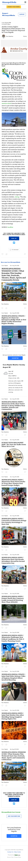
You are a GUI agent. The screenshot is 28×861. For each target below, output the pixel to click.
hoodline (10, 227)
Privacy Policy (17, 857)
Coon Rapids (5, 265)
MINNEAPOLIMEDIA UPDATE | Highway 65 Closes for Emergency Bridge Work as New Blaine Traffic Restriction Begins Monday (14, 319)
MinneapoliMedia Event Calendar (11, 812)
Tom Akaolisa (9, 36)
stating (17, 197)
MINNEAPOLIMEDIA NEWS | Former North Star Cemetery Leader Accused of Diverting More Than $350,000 (13, 599)
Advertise (15, 358)
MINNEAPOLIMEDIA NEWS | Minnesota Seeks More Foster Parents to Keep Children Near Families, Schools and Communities (13, 405)
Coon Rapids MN (6, 22)
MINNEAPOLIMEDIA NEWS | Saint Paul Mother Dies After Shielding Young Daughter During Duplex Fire (13, 716)
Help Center (17, 852)
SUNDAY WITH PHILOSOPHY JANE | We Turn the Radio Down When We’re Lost (14, 444)
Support (21, 14)
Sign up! (14, 238)
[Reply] (7, 254)
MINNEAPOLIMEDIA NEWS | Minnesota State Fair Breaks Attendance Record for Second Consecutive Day (13, 560)
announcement (6, 103)
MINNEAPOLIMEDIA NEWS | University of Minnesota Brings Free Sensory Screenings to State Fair (14, 521)
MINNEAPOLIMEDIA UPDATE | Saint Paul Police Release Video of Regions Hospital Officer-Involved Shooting (13, 677)
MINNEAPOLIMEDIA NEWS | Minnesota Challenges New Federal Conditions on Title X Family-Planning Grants (13, 638)
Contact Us (10, 852)
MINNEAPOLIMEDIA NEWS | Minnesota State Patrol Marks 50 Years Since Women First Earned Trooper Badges (13, 482)
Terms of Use (10, 857)
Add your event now (14, 816)
